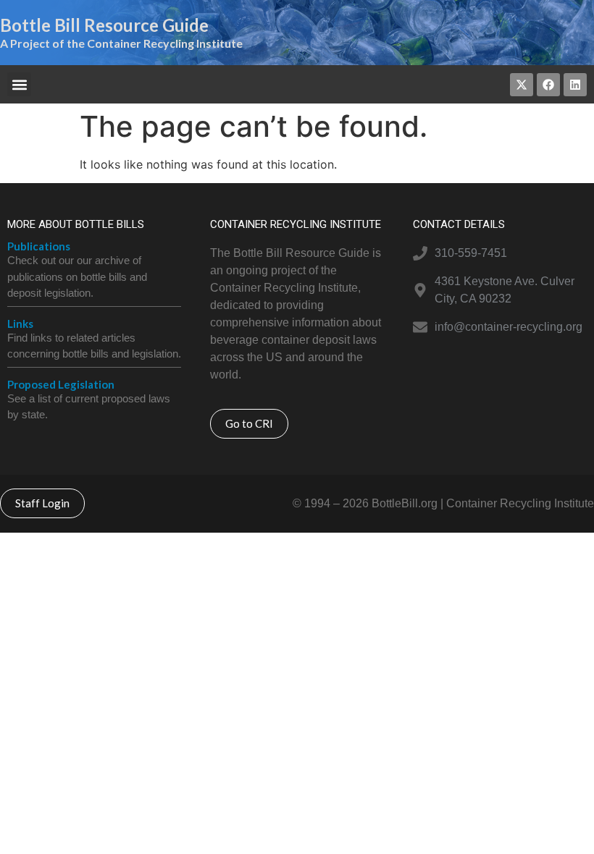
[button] (19, 84)
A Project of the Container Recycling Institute (121, 43)
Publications (38, 246)
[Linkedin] (575, 84)
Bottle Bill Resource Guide (104, 24)
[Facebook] (548, 84)
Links (20, 323)
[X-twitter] (521, 84)
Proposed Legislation (60, 384)
